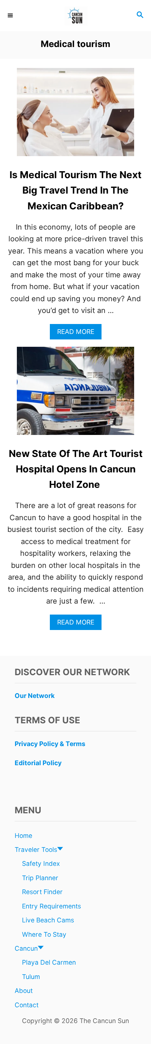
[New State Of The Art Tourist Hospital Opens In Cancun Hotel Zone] (75, 394)
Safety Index (41, 863)
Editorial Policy (38, 763)
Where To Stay (44, 934)
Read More (78, 333)
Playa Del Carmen (49, 962)
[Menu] (11, 15)
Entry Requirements (51, 906)
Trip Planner (40, 878)
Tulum (31, 976)
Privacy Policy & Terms (50, 744)
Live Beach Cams (48, 920)
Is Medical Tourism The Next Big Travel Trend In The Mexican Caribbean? (75, 190)
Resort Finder (42, 892)
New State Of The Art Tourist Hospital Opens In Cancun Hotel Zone (76, 469)
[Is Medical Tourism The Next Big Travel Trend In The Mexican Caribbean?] (75, 115)
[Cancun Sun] (75, 15)
